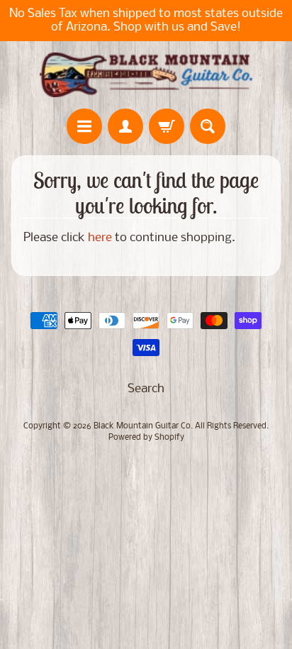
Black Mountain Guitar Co (142, 426)
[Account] (125, 126)
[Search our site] (207, 126)
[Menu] (84, 126)
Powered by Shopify (146, 437)
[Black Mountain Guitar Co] (146, 74)
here (100, 238)
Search (146, 389)
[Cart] (166, 126)
